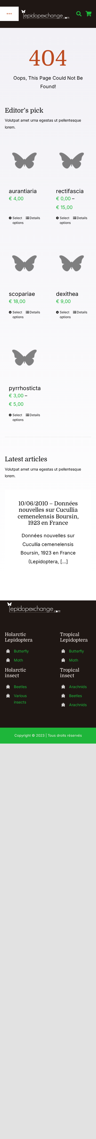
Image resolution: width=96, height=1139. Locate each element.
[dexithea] (71, 263)
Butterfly (21, 651)
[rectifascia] (71, 160)
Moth (18, 660)
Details (35, 218)
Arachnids (78, 686)
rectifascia (70, 191)
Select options (18, 220)
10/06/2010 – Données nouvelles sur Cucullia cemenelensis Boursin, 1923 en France (48, 513)
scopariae (22, 294)
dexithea (67, 294)
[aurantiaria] (24, 160)
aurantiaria (23, 191)
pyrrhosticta (25, 388)
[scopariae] (24, 263)
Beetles (20, 686)
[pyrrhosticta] (24, 357)
